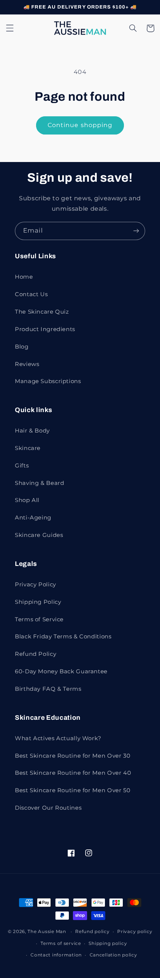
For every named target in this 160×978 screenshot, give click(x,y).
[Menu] (9, 28)
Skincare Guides (39, 535)
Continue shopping (80, 125)
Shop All (27, 500)
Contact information (56, 955)
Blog (22, 346)
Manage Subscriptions (48, 381)
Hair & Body (32, 430)
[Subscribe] (136, 231)
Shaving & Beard (39, 483)
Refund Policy (35, 654)
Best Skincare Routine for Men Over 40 (73, 773)
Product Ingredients (45, 329)
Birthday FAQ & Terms (48, 689)
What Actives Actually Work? (58, 738)
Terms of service (61, 943)
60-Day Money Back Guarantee (61, 671)
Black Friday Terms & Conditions (63, 636)
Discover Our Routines (48, 807)
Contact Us (31, 294)
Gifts (22, 465)
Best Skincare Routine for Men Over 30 (72, 755)
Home (24, 276)
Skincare (28, 448)
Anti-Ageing (33, 517)
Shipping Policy (38, 602)
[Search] (132, 28)
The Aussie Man (47, 931)
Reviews (27, 364)
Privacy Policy (35, 584)
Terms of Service (39, 619)
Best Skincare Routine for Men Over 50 (72, 790)
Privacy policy (134, 931)
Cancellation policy (113, 955)
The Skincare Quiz (42, 311)
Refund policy (92, 931)
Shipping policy (108, 943)
